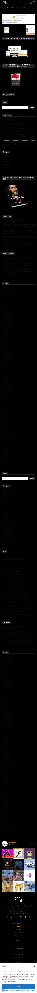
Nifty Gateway (26, 602)
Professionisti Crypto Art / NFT (12, 544)
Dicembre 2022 (7, 315)
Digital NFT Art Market (10, 521)
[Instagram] (12, 917)
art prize (5, 572)
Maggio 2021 (7, 369)
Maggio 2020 (7, 403)
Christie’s (21, 581)
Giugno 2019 (7, 423)
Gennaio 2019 (7, 434)
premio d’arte (26, 605)
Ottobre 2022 (7, 321)
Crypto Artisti (7, 513)
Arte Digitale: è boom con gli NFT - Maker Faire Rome (18, 257)
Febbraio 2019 (7, 431)
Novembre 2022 (8, 318)
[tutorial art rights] (18, 23)
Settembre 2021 (8, 358)
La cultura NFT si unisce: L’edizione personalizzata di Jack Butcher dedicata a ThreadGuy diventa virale (18, 143)
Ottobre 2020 (7, 389)
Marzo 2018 (6, 457)
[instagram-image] (7, 853)
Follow (32, 843)
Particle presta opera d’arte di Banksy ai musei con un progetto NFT (19, 137)
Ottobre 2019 (7, 417)
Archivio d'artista (7, 562)
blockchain (7, 575)
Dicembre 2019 (7, 414)
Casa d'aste (16, 575)
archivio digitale (17, 562)
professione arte (24, 608)
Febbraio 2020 (7, 412)
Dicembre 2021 (7, 349)
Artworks (6, 507)
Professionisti (7, 541)
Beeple (24, 572)
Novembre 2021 (8, 352)
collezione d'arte (20, 584)
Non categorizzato (9, 532)
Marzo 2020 (6, 409)
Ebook (5, 527)
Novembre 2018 (8, 437)
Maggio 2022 (7, 335)
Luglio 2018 (6, 445)
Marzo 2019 (6, 429)
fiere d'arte (16, 596)
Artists (5, 504)
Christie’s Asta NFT (8, 584)
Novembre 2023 (8, 290)
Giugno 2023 (7, 298)
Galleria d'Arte (25, 596)
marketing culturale (27, 599)
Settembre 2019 (8, 420)
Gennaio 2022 (7, 347)
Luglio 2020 (6, 397)
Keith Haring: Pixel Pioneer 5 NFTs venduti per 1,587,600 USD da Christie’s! (16, 131)
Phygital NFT (7, 535)
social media (6, 611)
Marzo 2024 (6, 287)
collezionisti (17, 587)
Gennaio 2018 (7, 462)
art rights (15, 571)
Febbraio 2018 (7, 460)
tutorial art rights (10, 10)
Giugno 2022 (7, 332)
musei (19, 602)
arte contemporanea (10, 568)
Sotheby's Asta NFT (19, 614)
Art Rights (6, 496)
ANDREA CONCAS (13, 559)
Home (3, 8)
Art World (6, 501)
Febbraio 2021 (7, 378)
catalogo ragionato (26, 575)
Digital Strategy (21, 593)
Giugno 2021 (7, 366)
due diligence (7, 596)
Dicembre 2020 (7, 383)
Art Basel (26, 562)
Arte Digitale (22, 568)
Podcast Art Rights (8, 538)
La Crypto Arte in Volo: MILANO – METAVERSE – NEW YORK (19, 125)
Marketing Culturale (9, 530)
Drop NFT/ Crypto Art (9, 524)
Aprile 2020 (6, 406)
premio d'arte (9, 609)
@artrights (13, 842)
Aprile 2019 (6, 426)
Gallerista (18, 599)
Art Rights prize (7, 498)
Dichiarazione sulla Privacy (21, 990)
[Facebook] (7, 917)
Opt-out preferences (7, 990)
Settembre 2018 (8, 443)
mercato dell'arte (9, 602)
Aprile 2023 (6, 304)
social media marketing (17, 611)
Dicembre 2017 (7, 465)
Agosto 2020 (7, 395)
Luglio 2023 (6, 296)
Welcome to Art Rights (13, 8)
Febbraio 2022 (7, 344)
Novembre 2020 (8, 386)
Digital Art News (8, 518)
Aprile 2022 (6, 338)
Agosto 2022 (7, 327)
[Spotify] (21, 917)
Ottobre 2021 (7, 355)
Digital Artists (19, 590)
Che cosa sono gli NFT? (11, 259)
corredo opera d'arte (8, 590)
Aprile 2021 (6, 372)
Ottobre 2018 (7, 440)
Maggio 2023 (7, 301)
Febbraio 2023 (7, 310)
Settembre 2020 (8, 392)
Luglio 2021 (6, 363)
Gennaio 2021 (7, 380)
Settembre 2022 (8, 324)
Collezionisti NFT (8, 510)
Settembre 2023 (8, 293)
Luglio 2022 (6, 330)
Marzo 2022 (6, 341)
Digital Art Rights (8, 593)
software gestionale (8, 614)
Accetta (18, 986)
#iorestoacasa (7, 556)
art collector (7, 565)
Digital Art (6, 515)
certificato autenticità (11, 578)
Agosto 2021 (7, 361)
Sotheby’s (29, 615)
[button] (34, 966)
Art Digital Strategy (9, 493)
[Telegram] (25, 917)
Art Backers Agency (9, 490)
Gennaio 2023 (7, 313)
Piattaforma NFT (8, 605)
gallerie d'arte (8, 599)
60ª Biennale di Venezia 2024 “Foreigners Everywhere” (15, 120)
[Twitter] (30, 917)
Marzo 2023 (6, 307)
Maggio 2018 (7, 451)
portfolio (17, 605)
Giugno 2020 (7, 400)
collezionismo (7, 587)
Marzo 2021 (6, 375)
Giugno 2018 (7, 448)
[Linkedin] (16, 917)
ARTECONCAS (17, 565)
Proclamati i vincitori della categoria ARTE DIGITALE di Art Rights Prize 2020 (18, 273)
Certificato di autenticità (9, 581)
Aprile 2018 (6, 454)
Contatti (32, 990)
